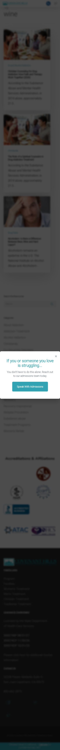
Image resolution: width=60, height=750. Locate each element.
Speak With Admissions (30, 386)
